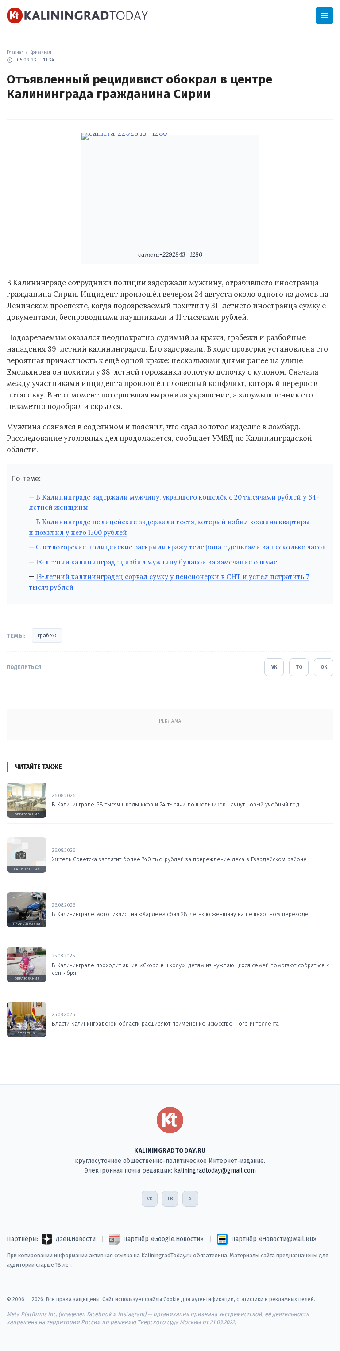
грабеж (47, 635)
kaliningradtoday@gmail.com (215, 1170)
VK (274, 667)
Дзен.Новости (76, 1239)
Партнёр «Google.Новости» (163, 1239)
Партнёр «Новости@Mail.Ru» (274, 1239)
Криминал (40, 52)
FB (170, 1199)
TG (299, 667)
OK (324, 667)
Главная (15, 52)
